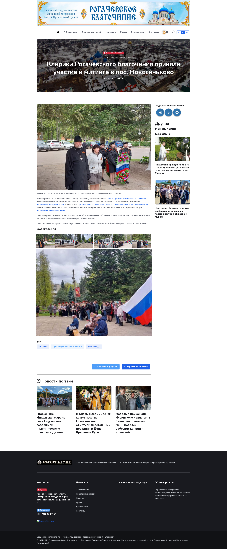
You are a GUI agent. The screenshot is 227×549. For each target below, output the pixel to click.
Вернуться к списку (137, 367)
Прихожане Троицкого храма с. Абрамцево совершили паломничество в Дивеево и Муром (172, 212)
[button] (174, 32)
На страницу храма (107, 367)
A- (179, 32)
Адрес (43, 490)
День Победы (93, 347)
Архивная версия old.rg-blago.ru (133, 482)
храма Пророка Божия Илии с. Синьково (127, 198)
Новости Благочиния (114, 53)
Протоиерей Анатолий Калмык (67, 347)
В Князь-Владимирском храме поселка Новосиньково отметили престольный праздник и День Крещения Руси (93, 423)
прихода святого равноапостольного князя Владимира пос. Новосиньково (113, 204)
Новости (110, 32)
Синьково (43, 347)
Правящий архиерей (91, 32)
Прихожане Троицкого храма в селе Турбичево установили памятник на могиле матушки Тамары (172, 169)
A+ (187, 32)
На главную (98, 58)
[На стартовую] (58, 32)
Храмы (123, 32)
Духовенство (137, 32)
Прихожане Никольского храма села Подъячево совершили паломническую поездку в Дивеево (51, 423)
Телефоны (44, 510)
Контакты (154, 32)
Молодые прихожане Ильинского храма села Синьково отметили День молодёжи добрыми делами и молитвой (132, 423)
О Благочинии (70, 32)
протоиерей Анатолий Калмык (51, 210)
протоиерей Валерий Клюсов (50, 204)
